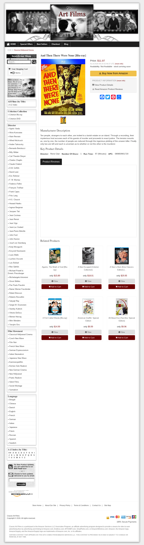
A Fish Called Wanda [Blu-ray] (55, 318)
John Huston (14, 239)
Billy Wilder (13, 152)
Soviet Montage (15, 386)
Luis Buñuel (14, 263)
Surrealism (13, 390)
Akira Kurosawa (15, 132)
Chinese (12, 404)
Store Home (36, 505)
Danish (12, 407)
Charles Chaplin (15, 160)
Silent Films (14, 382)
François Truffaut (16, 188)
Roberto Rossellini (16, 297)
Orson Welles (14, 281)
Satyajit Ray (14, 301)
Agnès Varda (14, 129)
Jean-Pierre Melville (17, 231)
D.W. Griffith (14, 168)
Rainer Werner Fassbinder (19, 289)
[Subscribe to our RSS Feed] (21, 466)
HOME (13, 44)
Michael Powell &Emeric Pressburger (16, 272)
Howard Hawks (15, 203)
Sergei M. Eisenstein (17, 305)
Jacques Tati (14, 211)
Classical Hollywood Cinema (24, 50)
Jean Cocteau (15, 215)
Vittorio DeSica (15, 313)
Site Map (107, 505)
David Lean (13, 172)
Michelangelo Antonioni (18, 277)
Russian (12, 435)
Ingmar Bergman (16, 207)
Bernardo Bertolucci (17, 148)
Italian (11, 423)
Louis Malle (14, 255)
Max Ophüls (14, 267)
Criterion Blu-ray (15, 115)
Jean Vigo (13, 223)
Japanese (13, 427)
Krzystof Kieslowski (17, 251)
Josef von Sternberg (17, 243)
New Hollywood (15, 374)
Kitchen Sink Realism (18, 366)
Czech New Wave (16, 338)
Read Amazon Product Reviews (108, 89)
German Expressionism (18, 350)
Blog (66, 44)
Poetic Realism (15, 378)
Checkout (56, 44)
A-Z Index (13, 105)
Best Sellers (42, 44)
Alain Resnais (15, 136)
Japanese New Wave (17, 358)
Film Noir (13, 342)
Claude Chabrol (15, 164)
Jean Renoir (14, 219)
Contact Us (96, 505)
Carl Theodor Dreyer (17, 156)
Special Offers (26, 44)
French (12, 415)
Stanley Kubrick (15, 309)
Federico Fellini (15, 184)
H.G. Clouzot (14, 200)
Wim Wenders (15, 321)
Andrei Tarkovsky (16, 144)
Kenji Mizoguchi (15, 247)
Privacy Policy (65, 505)
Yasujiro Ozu (14, 325)
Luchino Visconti (16, 259)
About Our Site (50, 505)
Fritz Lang (13, 196)
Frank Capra (14, 192)
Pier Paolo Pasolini (17, 285)
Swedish (12, 443)
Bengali (12, 400)
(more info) (119, 64)
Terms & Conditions (81, 505)
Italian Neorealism (16, 354)
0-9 (10, 453)
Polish (11, 431)
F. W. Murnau (14, 180)
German (12, 419)
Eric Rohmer (14, 176)
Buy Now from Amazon (114, 73)
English (12, 411)
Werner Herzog (15, 317)
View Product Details (103, 85)
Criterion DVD (14, 119)
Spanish (12, 439)
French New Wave (16, 346)
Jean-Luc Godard (16, 227)
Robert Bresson (15, 293)
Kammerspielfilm (16, 362)
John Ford (13, 235)
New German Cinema (18, 370)
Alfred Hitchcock (16, 140)
